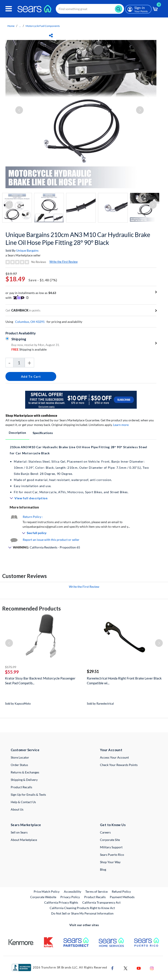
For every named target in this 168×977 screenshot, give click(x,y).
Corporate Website (43, 897)
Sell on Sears (19, 832)
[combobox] (90, 9)
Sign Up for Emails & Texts (28, 794)
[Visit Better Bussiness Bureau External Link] (21, 967)
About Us (17, 809)
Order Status (19, 765)
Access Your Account (114, 757)
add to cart (31, 376)
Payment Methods (122, 897)
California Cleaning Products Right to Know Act (82, 908)
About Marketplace (24, 840)
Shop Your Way (110, 862)
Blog (103, 869)
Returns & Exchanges (25, 772)
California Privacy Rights (61, 902)
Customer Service (25, 750)
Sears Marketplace (26, 825)
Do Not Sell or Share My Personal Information (82, 913)
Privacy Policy (70, 897)
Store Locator (20, 757)
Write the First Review (63, 261)
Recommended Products (31, 608)
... (20, 26)
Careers (105, 832)
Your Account (111, 750)
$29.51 (93, 671)
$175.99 (10, 667)
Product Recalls (21, 787)
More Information (24, 507)
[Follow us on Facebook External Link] (112, 968)
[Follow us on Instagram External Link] (151, 968)
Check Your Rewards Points (119, 765)
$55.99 (12, 671)
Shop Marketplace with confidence (31, 415)
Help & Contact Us (23, 802)
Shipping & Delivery (24, 780)
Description (17, 432)
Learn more (121, 425)
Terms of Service (96, 891)
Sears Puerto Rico (112, 854)
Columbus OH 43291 (30, 321)
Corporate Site (110, 840)
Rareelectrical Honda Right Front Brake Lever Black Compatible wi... (124, 680)
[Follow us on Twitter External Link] (125, 968)
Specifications (43, 433)
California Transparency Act (101, 902)
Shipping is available (29, 349)
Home (10, 26)
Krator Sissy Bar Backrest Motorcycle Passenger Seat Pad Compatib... (40, 680)
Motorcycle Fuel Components (43, 26)
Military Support (111, 847)
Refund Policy (121, 891)
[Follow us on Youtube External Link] (138, 968)
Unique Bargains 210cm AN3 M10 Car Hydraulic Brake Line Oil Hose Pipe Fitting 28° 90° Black (77, 238)
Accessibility (72, 891)
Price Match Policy (47, 891)
